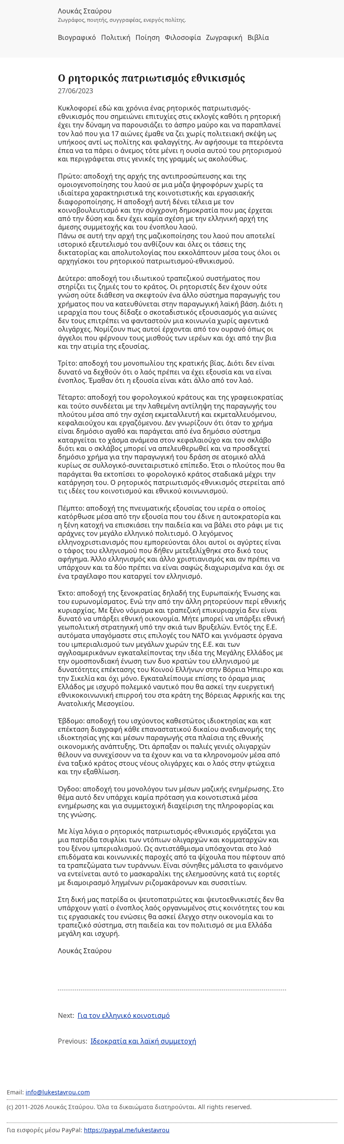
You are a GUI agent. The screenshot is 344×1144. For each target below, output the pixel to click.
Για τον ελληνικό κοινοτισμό (124, 1015)
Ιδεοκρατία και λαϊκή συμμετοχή (143, 1041)
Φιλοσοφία (183, 37)
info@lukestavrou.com (58, 1092)
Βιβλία (258, 37)
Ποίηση (148, 37)
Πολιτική (115, 37)
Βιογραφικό (77, 37)
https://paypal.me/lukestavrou (126, 1130)
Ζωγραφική (224, 37)
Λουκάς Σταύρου (85, 11)
